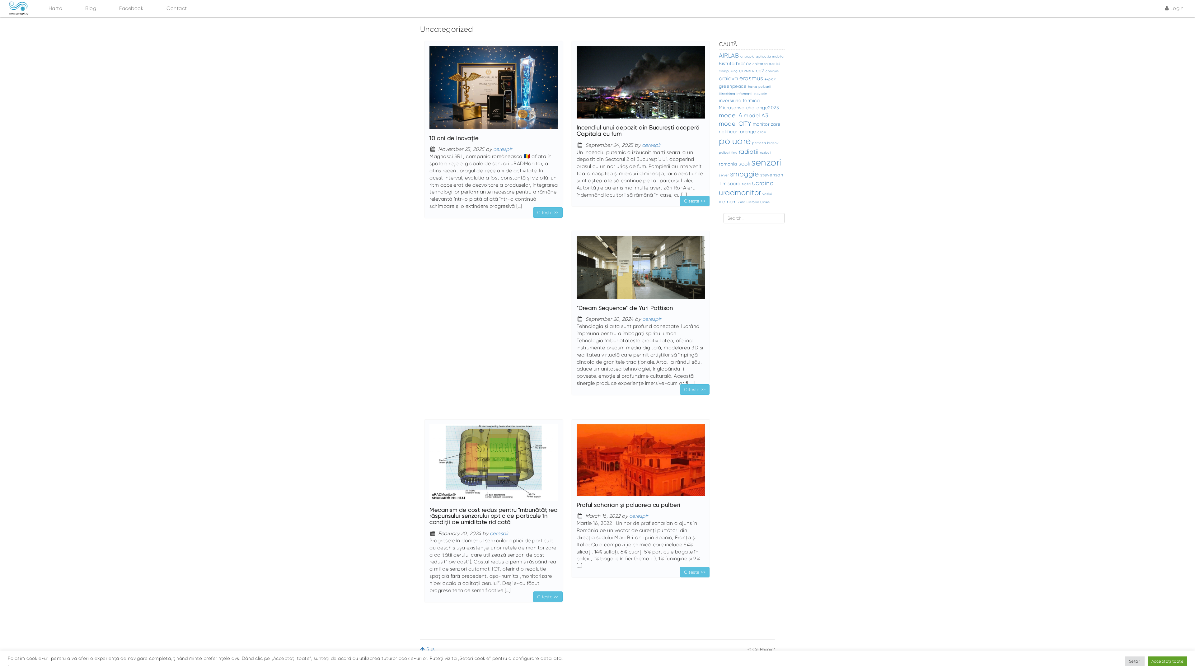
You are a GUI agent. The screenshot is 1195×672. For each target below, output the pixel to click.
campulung (728, 71)
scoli (744, 164)
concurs (772, 71)
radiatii (749, 151)
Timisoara (730, 183)
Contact (176, 8)
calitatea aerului (766, 64)
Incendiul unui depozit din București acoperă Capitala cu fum (638, 130)
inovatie (760, 94)
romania (728, 163)
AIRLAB (729, 55)
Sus (430, 649)
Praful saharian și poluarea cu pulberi (629, 505)
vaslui (767, 194)
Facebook (131, 8)
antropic (747, 56)
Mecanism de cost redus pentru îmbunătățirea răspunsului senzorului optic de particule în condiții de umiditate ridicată (493, 516)
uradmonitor (740, 193)
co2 (760, 70)
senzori (766, 162)
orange (748, 131)
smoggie (744, 174)
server (724, 175)
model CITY (735, 123)
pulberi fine (728, 153)
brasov (743, 63)
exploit (770, 79)
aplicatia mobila (770, 56)
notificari (728, 131)
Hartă (56, 8)
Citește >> (548, 212)
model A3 (756, 115)
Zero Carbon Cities (754, 202)
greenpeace (733, 86)
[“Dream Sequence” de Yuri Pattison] (641, 270)
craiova (728, 78)
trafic (746, 184)
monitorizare (767, 124)
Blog (90, 8)
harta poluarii (759, 87)
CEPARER (747, 71)
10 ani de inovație (454, 138)
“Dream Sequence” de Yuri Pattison (625, 308)
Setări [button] (1135, 661)
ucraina (763, 183)
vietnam (728, 201)
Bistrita (726, 63)
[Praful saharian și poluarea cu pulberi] (641, 463)
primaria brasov (765, 143)
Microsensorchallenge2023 (749, 107)
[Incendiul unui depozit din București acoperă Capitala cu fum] (641, 85)
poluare (735, 141)
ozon (761, 132)
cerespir (502, 149)
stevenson (771, 174)
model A (731, 115)
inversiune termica (739, 100)
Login (1176, 8)
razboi (765, 153)
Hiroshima (727, 94)
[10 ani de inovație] (493, 90)
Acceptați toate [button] (1167, 661)
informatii (744, 94)
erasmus (751, 78)
